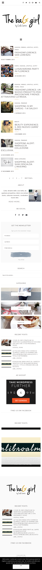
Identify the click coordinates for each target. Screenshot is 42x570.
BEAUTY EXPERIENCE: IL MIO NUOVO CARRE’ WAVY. (27, 127)
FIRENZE (23, 47)
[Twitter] (26, 2)
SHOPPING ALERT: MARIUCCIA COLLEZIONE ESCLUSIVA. (18, 147)
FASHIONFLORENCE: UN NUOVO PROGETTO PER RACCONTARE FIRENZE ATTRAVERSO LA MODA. (21, 93)
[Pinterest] (19, 215)
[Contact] (36, 2)
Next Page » (29, 178)
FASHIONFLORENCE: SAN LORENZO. (26, 53)
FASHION (17, 47)
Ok (21, 565)
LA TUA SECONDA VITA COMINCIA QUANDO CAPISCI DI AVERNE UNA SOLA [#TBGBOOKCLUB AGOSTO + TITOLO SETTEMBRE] (25, 353)
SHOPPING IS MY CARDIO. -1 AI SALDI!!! (26, 107)
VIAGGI (17, 49)
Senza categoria (20, 159)
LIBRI (14, 358)
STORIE (17, 87)
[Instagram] (29, 2)
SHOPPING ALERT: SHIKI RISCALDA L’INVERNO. (25, 164)
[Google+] (32, 2)
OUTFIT (36, 47)
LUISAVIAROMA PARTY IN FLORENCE (27, 70)
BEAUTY (17, 121)
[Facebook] (23, 2)
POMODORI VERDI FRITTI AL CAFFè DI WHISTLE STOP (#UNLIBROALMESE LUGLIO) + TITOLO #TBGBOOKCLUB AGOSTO (26, 364)
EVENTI (17, 66)
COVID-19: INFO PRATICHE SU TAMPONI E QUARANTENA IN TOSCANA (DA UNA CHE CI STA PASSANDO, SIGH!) (26, 342)
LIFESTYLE (30, 47)
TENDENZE (24, 103)
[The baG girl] (21, 20)
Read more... (15, 202)
